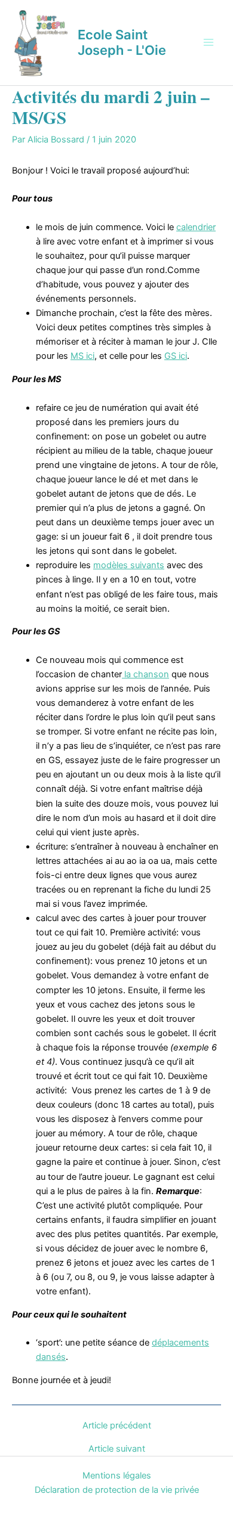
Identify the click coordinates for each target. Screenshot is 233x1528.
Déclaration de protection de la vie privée (117, 1489)
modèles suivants (128, 565)
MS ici (82, 356)
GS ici (175, 356)
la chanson (145, 674)
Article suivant (116, 1449)
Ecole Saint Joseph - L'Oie (122, 42)
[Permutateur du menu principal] (208, 42)
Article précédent (116, 1425)
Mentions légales (116, 1475)
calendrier (196, 227)
